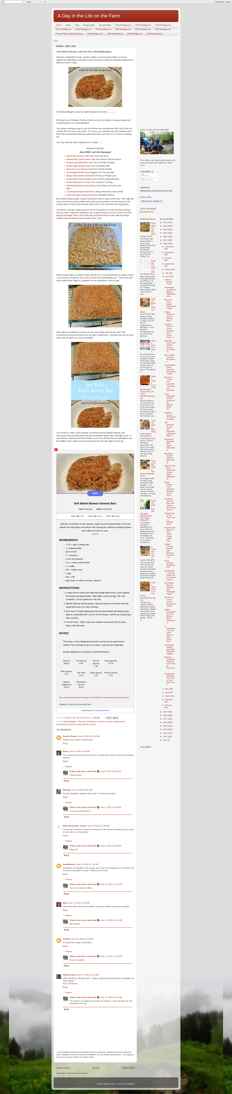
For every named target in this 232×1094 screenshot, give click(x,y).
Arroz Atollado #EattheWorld (169, 564)
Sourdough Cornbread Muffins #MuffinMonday (170, 291)
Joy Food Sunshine (88, 278)
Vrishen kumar (69, 975)
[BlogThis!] (109, 718)
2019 (165, 712)
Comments (148, 180)
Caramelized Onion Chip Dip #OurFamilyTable (169, 369)
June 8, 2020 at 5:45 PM (79, 751)
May (167, 689)
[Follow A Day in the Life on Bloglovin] (151, 202)
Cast (77, 25)
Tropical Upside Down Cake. (89, 218)
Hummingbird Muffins (75, 172)
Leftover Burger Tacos (168, 282)
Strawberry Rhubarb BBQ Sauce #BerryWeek (169, 444)
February (169, 700)
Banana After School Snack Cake (81, 159)
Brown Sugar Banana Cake (78, 166)
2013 (165, 733)
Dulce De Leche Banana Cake (79, 169)
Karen (65, 751)
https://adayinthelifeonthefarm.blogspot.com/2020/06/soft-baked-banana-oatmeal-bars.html (94, 698)
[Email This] (107, 718)
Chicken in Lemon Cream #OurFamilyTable (169, 601)
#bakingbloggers (70, 722)
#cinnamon (101, 722)
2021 (165, 240)
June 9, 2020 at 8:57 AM (82, 790)
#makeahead (119, 722)
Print (95, 493)
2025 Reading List (135, 33)
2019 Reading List (103, 29)
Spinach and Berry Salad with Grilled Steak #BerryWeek (169, 472)
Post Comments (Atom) (78, 1073)
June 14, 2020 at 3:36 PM (111, 956)
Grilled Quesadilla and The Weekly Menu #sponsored (169, 616)
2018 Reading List (83, 29)
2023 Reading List (95, 33)
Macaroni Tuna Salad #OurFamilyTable (169, 304)
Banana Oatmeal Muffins (77, 162)
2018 (165, 715)
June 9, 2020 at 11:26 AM (98, 826)
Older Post (128, 1067)
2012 (165, 737)
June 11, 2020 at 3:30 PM (79, 903)
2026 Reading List (154, 33)
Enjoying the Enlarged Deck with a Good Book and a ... (169, 679)
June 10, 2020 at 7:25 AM (87, 864)
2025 (165, 226)
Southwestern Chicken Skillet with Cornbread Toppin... (170, 575)
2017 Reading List (63, 29)
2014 (165, 729)
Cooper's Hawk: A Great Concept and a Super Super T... (169, 330)
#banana (82, 722)
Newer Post (63, 1067)
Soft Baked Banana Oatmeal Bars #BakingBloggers (169, 588)
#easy (109, 722)
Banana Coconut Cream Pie (113, 213)
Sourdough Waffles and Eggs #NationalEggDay (169, 649)
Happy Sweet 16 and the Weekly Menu (169, 316)
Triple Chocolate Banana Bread (79, 195)
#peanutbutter (83, 724)
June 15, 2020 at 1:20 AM (88, 975)
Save (56, 449)
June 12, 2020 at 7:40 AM (111, 920)
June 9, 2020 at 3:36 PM (110, 807)
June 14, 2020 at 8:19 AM (82, 939)
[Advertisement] (158, 84)
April (65, 903)
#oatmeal (72, 724)
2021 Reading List (143, 29)
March (168, 696)
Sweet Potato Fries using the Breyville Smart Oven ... (169, 488)
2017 (165, 719)
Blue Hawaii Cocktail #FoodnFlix (169, 358)
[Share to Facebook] (114, 718)
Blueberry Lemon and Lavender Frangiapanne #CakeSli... (170, 383)
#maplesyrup (61, 724)
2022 (165, 237)
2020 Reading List (123, 29)
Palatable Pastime (79, 120)
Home (58, 25)
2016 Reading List (163, 25)
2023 (165, 233)
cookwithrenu (69, 864)
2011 (165, 740)
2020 (165, 244)
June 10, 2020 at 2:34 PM (111, 884)
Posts (146, 175)
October (168, 258)
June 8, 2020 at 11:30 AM (88, 736)
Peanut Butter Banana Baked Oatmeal (83, 179)
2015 (165, 726)
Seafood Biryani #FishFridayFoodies (170, 416)
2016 (165, 722)
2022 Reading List (163, 29)
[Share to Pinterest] (117, 718)
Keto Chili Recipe (70, 984)
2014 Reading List (123, 25)
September (170, 264)
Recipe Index (89, 25)
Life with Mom (105, 25)
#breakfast (91, 722)
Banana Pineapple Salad (67, 215)
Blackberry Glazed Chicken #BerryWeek (169, 458)
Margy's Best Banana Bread (78, 176)
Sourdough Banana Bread (77, 192)
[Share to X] (112, 718)
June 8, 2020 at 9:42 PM (110, 771)
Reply (65, 743)
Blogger (131, 1084)
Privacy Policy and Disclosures (69, 33)
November (169, 252)
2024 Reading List (115, 33)
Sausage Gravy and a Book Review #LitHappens (169, 346)
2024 (165, 230)
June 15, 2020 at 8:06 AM (111, 997)
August (168, 269)
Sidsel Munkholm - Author (75, 826)
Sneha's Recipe (70, 736)
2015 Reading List (143, 25)
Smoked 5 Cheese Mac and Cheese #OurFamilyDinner (169, 504)
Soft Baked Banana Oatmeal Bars (81, 186)
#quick (93, 724)
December (169, 247)
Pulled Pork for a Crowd (153, 346)
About (68, 25)
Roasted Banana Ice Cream (78, 182)
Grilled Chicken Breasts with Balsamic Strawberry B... (169, 550)
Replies (69, 767)
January (168, 705)
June (167, 277)
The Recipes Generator (100, 710)
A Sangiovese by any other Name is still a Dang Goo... (169, 633)
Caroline (66, 939)
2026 (165, 222)
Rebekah (67, 790)
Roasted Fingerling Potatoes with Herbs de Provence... (170, 663)
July (167, 273)
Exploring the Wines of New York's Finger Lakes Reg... (170, 534)
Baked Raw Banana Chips (77, 156)
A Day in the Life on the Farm (89, 16)
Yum (55, 41)
